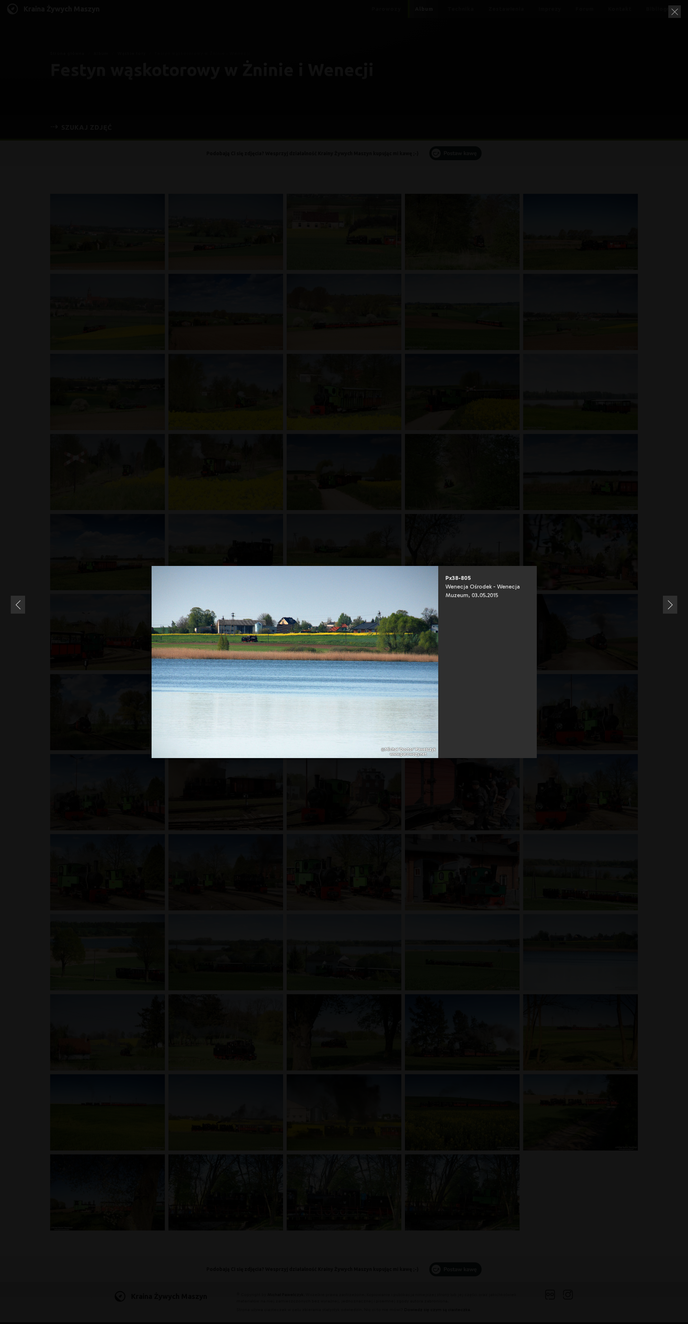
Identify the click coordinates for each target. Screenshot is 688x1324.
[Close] (674, 11)
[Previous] (18, 605)
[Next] (670, 605)
